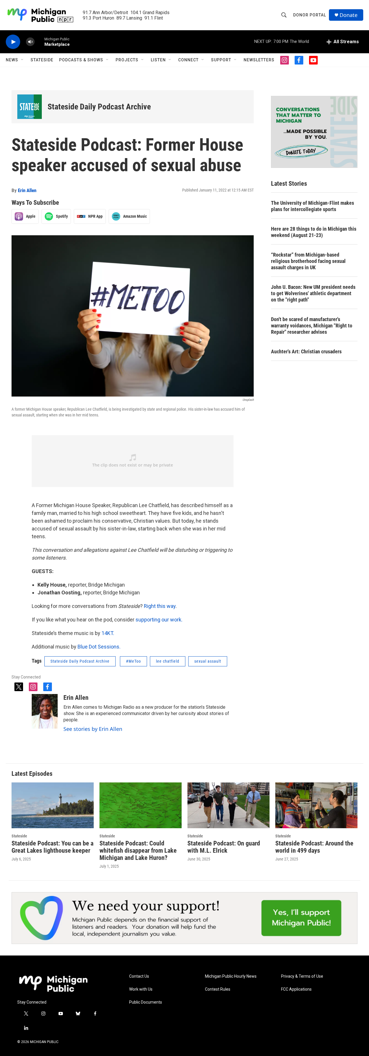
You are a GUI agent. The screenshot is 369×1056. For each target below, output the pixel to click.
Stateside (42, 60)
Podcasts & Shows (81, 60)
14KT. (107, 633)
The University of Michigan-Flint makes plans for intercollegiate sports (312, 206)
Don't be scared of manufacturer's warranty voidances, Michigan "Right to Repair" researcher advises (311, 325)
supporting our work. (158, 620)
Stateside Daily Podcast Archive (99, 106)
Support (221, 60)
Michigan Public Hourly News (231, 976)
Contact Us (139, 976)
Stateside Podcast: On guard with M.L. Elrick (223, 847)
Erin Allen (27, 190)
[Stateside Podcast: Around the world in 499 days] (316, 805)
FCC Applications (296, 989)
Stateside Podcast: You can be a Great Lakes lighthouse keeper (52, 847)
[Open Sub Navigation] (22, 60)
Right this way (160, 606)
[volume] (30, 41)
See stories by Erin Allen (92, 728)
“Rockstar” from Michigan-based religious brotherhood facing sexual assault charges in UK (308, 261)
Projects (127, 60)
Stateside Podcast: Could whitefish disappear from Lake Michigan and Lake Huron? (138, 850)
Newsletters (259, 60)
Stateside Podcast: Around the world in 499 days (314, 847)
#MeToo (133, 661)
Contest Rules (217, 989)
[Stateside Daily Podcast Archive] (29, 106)
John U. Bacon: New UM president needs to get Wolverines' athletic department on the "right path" (313, 293)
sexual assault (207, 661)
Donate (348, 15)
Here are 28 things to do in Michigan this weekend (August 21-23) (313, 232)
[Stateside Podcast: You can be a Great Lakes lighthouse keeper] (53, 805)
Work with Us (141, 989)
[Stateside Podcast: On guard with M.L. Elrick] (228, 805)
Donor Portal (309, 15)
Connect (188, 60)
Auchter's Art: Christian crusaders (306, 351)
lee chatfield (167, 661)
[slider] (39, 42)
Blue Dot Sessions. (99, 647)
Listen (158, 60)
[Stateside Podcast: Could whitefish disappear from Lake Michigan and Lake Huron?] (140, 805)
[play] (13, 42)
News (12, 60)
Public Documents (145, 1002)
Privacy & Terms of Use (302, 976)
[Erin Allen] (45, 711)
